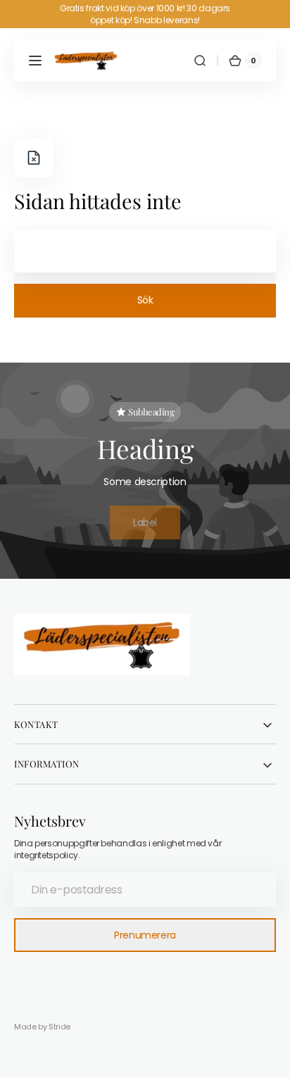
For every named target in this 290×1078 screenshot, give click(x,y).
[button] (35, 60)
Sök (145, 300)
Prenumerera (144, 935)
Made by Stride (42, 1026)
